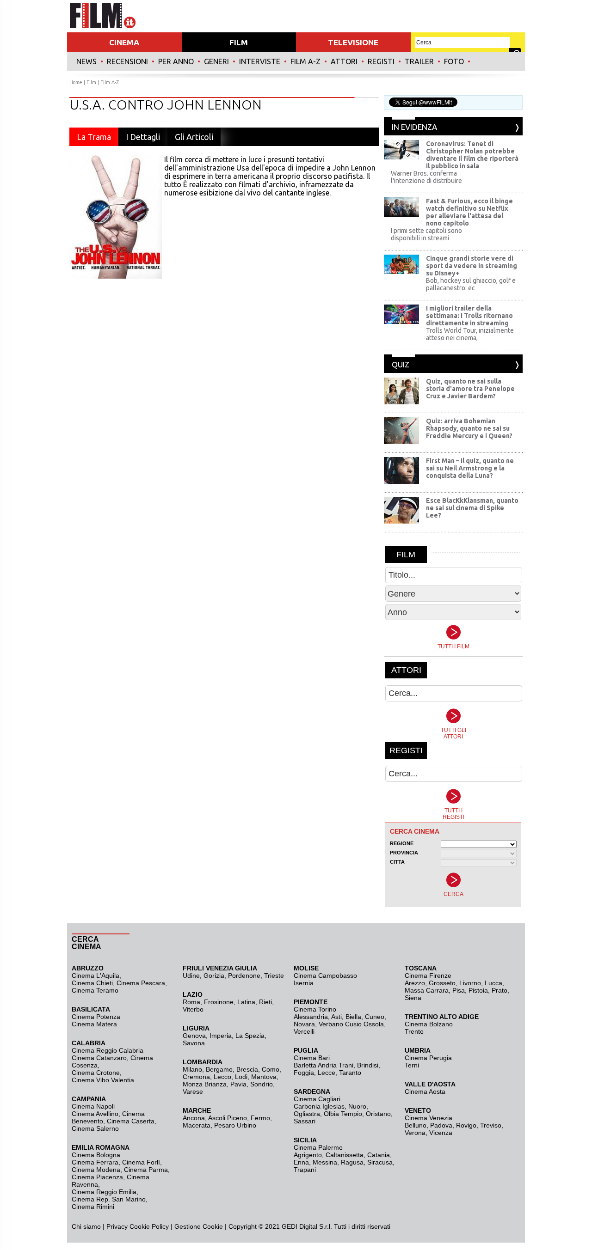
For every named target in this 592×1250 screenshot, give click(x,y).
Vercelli (304, 1031)
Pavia (238, 1084)
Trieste (274, 975)
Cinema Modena (96, 1169)
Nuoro (357, 1106)
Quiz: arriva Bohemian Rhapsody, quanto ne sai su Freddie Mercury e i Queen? (469, 428)
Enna (301, 1162)
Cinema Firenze (428, 975)
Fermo (260, 1118)
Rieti (265, 1002)
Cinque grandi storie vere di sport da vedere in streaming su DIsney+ (471, 266)
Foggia (304, 1072)
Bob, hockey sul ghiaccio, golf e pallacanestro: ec (471, 284)
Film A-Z (305, 61)
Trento (414, 1031)
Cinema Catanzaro (99, 1057)
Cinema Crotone (96, 1072)
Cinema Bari (312, 1057)
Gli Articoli (194, 136)
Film (91, 82)
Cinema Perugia (428, 1057)
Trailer (419, 61)
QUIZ (400, 364)
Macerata (196, 1125)
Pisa (458, 990)
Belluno (415, 1125)
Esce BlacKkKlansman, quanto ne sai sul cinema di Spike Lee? (472, 508)
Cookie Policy (148, 1226)
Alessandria (311, 1016)
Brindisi (367, 1065)
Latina (246, 1002)
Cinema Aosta (425, 1091)
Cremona (196, 1076)
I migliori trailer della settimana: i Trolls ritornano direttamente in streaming (469, 316)
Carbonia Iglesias (319, 1106)
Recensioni (127, 61)
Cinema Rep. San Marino (109, 1199)
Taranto (350, 1072)
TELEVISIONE (353, 42)
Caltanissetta (345, 1155)
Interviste (259, 61)
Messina (325, 1162)
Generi (216, 61)
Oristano (378, 1113)
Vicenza (440, 1132)
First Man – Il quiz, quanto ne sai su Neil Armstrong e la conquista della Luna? (470, 468)
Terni (412, 1065)
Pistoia (478, 990)
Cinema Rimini (93, 1206)
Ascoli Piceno (227, 1118)
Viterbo (193, 1009)
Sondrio (261, 1084)
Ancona (194, 1118)
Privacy (117, 1226)
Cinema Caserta (130, 1121)
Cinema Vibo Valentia (103, 1080)
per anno (176, 61)
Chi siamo (86, 1226)
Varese (193, 1091)
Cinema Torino (315, 1009)
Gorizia (214, 975)
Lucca (493, 983)
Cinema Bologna (96, 1155)
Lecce (326, 1072)
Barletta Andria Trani (323, 1065)
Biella (353, 1016)
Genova (194, 1035)
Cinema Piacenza (97, 1177)
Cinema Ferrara (95, 1162)
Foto (454, 61)
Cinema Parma (146, 1169)
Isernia (304, 983)
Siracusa (380, 1162)
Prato (499, 990)
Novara (304, 1024)
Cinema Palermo (318, 1147)
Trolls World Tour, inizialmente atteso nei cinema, (470, 334)
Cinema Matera (94, 1024)
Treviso (490, 1125)
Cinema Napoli (93, 1106)
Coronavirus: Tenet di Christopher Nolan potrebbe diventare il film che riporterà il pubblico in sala (472, 155)
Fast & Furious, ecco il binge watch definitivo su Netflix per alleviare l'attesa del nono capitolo (469, 212)
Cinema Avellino (95, 1113)
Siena (413, 997)
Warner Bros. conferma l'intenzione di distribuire (426, 177)
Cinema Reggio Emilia (104, 1191)
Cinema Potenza (96, 1016)
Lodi (241, 1076)
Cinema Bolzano (429, 1024)
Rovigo (466, 1125)
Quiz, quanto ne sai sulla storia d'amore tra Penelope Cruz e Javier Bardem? (470, 389)
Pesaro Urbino (235, 1125)
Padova (441, 1125)
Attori (344, 61)
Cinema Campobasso (325, 975)
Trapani (305, 1169)
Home (75, 82)
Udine (191, 975)
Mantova (264, 1076)
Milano (192, 1069)
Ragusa (352, 1162)
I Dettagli (143, 136)
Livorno (470, 983)
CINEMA (124, 42)
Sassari (304, 1121)
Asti (336, 1016)
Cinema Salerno (95, 1128)
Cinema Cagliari (317, 1099)
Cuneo (374, 1016)
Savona (194, 1043)
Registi (381, 61)
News (86, 61)
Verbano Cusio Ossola (351, 1024)
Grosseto (442, 983)
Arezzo (415, 983)
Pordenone (244, 975)
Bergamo (219, 1069)
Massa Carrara (427, 990)
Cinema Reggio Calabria (107, 1050)
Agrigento (308, 1155)
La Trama (94, 136)
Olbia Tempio (343, 1113)
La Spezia (250, 1035)
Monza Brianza (205, 1084)
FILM (238, 42)
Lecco (222, 1076)
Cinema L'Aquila (95, 975)
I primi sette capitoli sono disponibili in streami (426, 234)
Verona (415, 1132)
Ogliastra (307, 1113)
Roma (191, 1002)
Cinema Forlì (141, 1162)
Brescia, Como (257, 1069)
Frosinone (219, 1002)
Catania (378, 1155)
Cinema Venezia (428, 1118)
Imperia (221, 1035)
